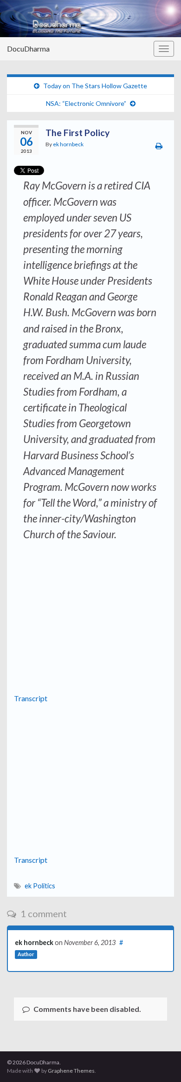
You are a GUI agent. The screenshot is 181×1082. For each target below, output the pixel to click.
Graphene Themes (71, 1070)
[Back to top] (160, 1061)
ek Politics (40, 886)
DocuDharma (28, 48)
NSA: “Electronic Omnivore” (86, 103)
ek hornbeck (68, 144)
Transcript (30, 698)
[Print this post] (158, 145)
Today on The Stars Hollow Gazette (95, 86)
